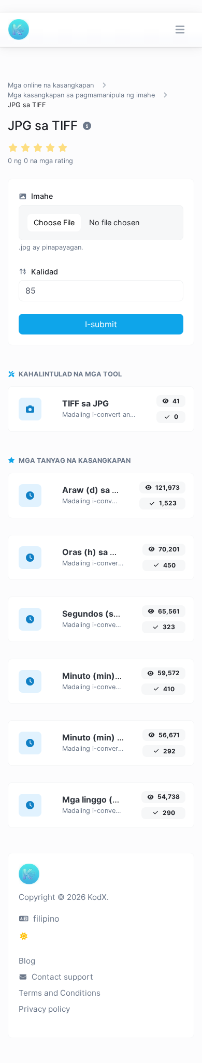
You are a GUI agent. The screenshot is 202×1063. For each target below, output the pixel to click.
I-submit (101, 324)
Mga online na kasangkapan (51, 85)
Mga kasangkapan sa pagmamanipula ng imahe (81, 95)
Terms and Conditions (59, 993)
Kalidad (43, 271)
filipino (45, 918)
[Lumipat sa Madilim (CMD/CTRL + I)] (24, 936)
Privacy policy (44, 1009)
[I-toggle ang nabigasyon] (180, 30)
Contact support (61, 977)
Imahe (41, 196)
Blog (27, 961)
